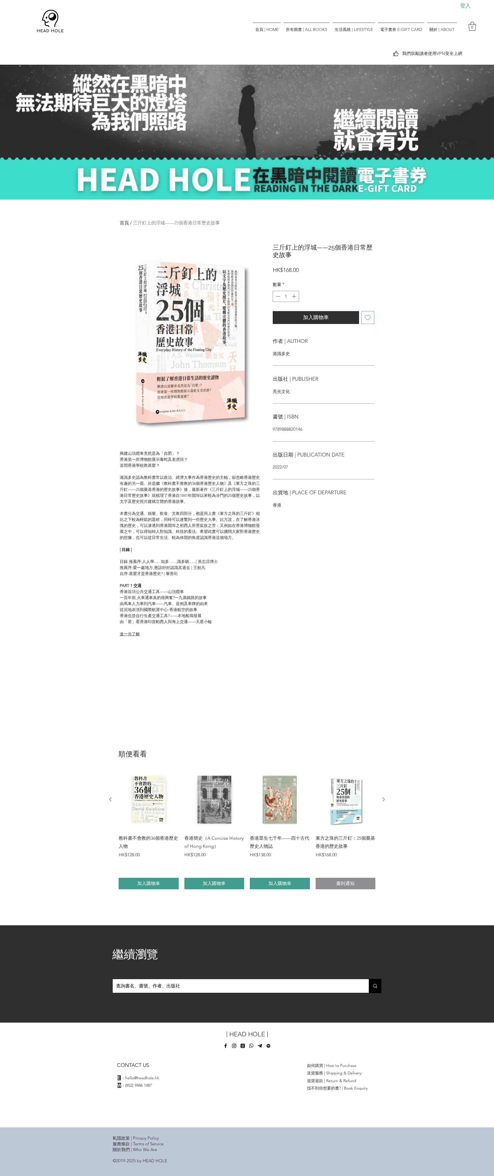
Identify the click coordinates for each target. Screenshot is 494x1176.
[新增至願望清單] (367, 317)
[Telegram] (260, 1046)
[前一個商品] (110, 799)
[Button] (247, 131)
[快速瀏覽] (149, 800)
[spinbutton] (286, 296)
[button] (472, 26)
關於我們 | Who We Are (135, 1149)
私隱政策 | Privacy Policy (136, 1138)
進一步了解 (130, 634)
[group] (247, 829)
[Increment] (294, 296)
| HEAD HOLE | (247, 1034)
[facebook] (225, 1046)
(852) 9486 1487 (138, 1085)
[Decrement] (277, 296)
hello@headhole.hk (142, 1077)
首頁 (124, 223)
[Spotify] (268, 1046)
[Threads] (243, 1046)
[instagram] (234, 1046)
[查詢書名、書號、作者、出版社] (375, 986)
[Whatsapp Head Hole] (251, 1046)
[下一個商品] (383, 799)
